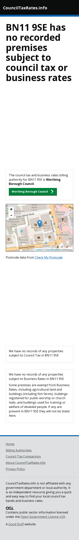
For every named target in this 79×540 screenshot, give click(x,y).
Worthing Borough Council (30, 191)
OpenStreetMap (53, 249)
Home (10, 444)
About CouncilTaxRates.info (26, 463)
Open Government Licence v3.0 (43, 517)
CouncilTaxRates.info (25, 7)
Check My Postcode (49, 257)
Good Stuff (16, 524)
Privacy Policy (15, 469)
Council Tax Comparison (23, 456)
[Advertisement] (39, 128)
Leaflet (38, 249)
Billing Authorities (19, 450)
